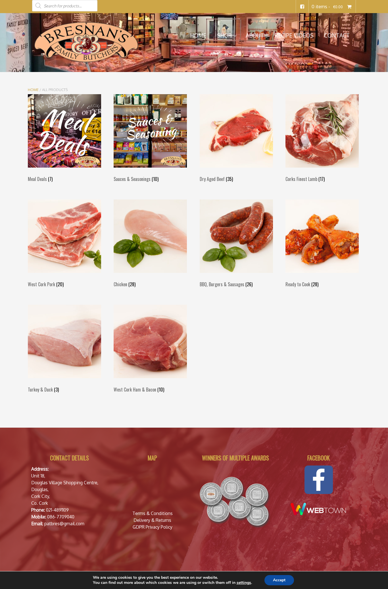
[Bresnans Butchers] (86, 42)
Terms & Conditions (152, 513)
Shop (224, 35)
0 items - (327, 6)
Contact (337, 35)
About (255, 35)
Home (198, 35)
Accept (279, 580)
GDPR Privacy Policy (152, 527)
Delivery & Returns (152, 520)
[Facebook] (302, 6)
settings (244, 582)
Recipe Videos (294, 35)
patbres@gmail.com (64, 523)
